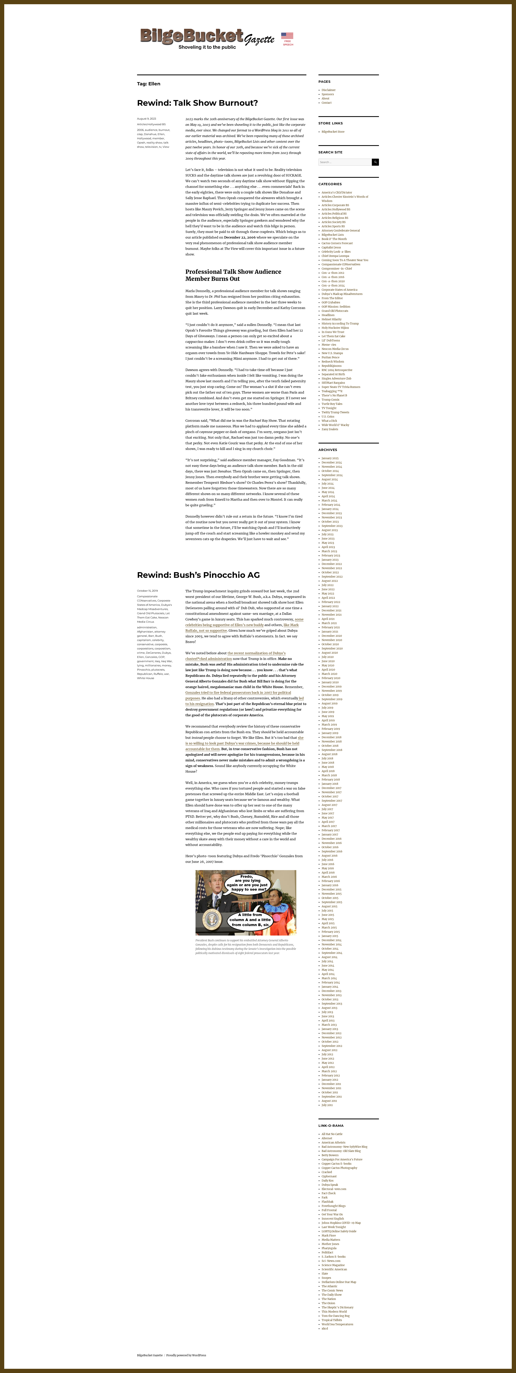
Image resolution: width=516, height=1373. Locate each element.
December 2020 (332, 636)
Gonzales (151, 657)
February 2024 (331, 505)
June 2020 (328, 661)
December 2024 (332, 462)
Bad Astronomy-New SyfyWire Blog (344, 1147)
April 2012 (328, 1067)
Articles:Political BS (334, 213)
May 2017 (328, 817)
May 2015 (328, 919)
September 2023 (332, 526)
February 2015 (331, 932)
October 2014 (330, 948)
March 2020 (329, 674)
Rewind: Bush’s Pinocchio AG (198, 575)
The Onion (328, 1303)
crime (141, 652)
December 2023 (332, 513)
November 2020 (332, 640)
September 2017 (332, 800)
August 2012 (329, 1050)
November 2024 (332, 466)
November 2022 (332, 568)
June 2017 (328, 813)
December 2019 (332, 686)
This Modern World (334, 1311)
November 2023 (332, 517)
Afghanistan (145, 631)
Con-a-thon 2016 (333, 277)
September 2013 (332, 1003)
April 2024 (328, 496)
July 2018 (327, 758)
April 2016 (328, 872)
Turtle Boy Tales (332, 404)
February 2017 (331, 830)
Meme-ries (329, 344)
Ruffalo (158, 673)
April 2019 (328, 720)
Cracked (327, 1172)
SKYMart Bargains (333, 383)
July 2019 (327, 707)
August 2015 (329, 906)
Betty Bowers (330, 1155)
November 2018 (332, 741)
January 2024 (330, 509)
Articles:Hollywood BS (151, 124)
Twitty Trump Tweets (335, 412)
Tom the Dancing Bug (336, 1316)
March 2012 (329, 1071)
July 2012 (327, 1054)
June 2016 (328, 864)
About (325, 98)
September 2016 (332, 851)
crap (140, 134)
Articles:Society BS (334, 222)
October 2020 (330, 644)
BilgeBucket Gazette (150, 1355)
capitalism (144, 640)
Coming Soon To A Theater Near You (345, 260)
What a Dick (329, 421)
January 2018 (330, 784)
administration (147, 627)
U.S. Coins (328, 416)
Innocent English (333, 1218)
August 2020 (330, 652)
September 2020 (332, 648)
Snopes (326, 1278)
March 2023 (329, 551)
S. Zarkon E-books (334, 1256)
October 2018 (330, 745)
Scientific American (334, 1269)
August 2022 (330, 581)
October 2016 (330, 847)
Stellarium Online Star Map (339, 1282)
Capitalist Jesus (331, 247)
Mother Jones (330, 1244)
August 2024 (330, 479)
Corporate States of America (339, 290)
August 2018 (329, 754)
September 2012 (332, 1046)
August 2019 (330, 703)
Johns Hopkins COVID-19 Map (341, 1223)
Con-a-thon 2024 (333, 285)
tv (160, 146)
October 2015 (330, 898)
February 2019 (331, 729)
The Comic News (332, 1290)
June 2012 (328, 1058)
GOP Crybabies (331, 302)
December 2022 (332, 564)
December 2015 (331, 889)
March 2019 (329, 724)
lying (140, 665)
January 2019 (330, 733)
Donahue (150, 134)
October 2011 (330, 1092)
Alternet (327, 1138)
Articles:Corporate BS (335, 205)
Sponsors (328, 94)
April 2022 (328, 598)
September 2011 (332, 1096)
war (166, 673)
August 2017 (329, 805)
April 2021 (328, 619)
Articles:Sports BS (333, 226)
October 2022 (330, 572)
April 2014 (328, 974)
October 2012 (330, 1041)
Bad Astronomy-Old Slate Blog (341, 1151)
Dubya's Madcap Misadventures (342, 294)
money (166, 665)
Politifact (327, 1252)
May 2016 (328, 868)
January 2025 (330, 458)
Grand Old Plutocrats (150, 613)
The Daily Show (332, 1294)
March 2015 (329, 927)
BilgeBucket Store (333, 131)
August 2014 (329, 957)
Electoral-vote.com (334, 1189)
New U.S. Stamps (332, 353)
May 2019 (328, 716)
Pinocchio (143, 669)
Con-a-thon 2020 (333, 281)
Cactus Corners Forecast (337, 243)
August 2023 (330, 530)
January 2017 (330, 834)
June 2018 (328, 762)
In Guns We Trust (333, 332)
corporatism (162, 648)
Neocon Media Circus (335, 349)
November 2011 (331, 1088)
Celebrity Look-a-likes (336, 251)
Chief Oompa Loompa (335, 256)
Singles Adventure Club (336, 378)
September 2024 (332, 475)
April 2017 (328, 822)
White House (145, 678)
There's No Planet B (334, 395)
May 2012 (328, 1063)
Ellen (161, 134)
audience (151, 129)
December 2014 (331, 940)
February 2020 (331, 678)
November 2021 (332, 614)
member (158, 138)
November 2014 (332, 944)
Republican (144, 673)
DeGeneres (153, 652)
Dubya (166, 652)
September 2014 (332, 953)
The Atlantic (329, 1286)
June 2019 (328, 712)
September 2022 (332, 576)
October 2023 (330, 521)
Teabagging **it (332, 391)
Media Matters (331, 1240)
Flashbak (327, 1201)
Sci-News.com (331, 1261)
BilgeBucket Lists (333, 235)
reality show (154, 142)
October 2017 (330, 796)
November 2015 (332, 893)
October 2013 (330, 999)
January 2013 (330, 1029)
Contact (327, 102)
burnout (164, 129)
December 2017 (331, 788)
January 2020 (330, 682)
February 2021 (331, 627)
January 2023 (330, 559)
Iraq (157, 661)
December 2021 (331, 610)
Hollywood (144, 138)
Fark (325, 1197)
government (145, 661)
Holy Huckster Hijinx (335, 328)
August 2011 (329, 1101)
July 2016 (327, 860)
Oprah (141, 142)
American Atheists (333, 1142)
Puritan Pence (330, 357)
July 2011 (327, 1105)
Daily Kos (328, 1180)
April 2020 (328, 669)
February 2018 (331, 779)
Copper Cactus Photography (339, 1168)
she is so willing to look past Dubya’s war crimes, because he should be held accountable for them (244, 743)
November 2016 (332, 843)
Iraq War (166, 661)
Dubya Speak (330, 1185)
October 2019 (330, 695)
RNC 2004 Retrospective (337, 370)
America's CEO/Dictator (337, 192)
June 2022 (328, 589)
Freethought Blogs (334, 1206)
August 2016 (330, 855)
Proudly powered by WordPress (186, 1355)
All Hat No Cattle (332, 1134)
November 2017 (332, 792)
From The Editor (332, 298)
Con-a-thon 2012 (333, 273)
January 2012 (330, 1079)
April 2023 (328, 547)
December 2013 (331, 991)
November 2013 (331, 995)
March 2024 (329, 500)
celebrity (158, 640)
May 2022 (328, 593)
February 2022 (331, 602)
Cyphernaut (329, 1176)
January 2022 (330, 606)
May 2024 (328, 492)
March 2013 (329, 1025)
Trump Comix (330, 399)
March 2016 (329, 877)
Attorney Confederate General (341, 230)
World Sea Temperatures (337, 1324)
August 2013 (329, 1008)
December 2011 (331, 1084)
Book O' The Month (334, 239)
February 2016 (331, 881)
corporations (145, 648)
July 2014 (327, 961)
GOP (161, 657)
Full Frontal (329, 1210)
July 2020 (328, 657)
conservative (145, 644)
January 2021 (330, 631)
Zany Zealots (330, 429)
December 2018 (331, 737)
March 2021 (329, 623)
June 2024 (328, 488)
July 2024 (328, 483)
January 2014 (330, 986)
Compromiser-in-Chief (337, 268)
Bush (158, 635)
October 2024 (330, 471)
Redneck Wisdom (333, 361)
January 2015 (330, 936)
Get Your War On (332, 1214)
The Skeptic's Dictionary (337, 1307)
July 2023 (327, 534)
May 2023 (328, 543)
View (166, 146)
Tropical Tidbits (332, 1320)
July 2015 (327, 910)
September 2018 (332, 750)
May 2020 (328, 665)
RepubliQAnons (332, 366)
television (151, 146)
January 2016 (330, 885)
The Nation (329, 1299)
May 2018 (328, 767)
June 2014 (328, 965)
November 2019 (332, 691)
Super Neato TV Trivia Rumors (341, 387)
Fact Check (329, 1193)
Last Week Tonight (334, 1227)
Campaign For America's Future (342, 1159)
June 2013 (328, 1016)
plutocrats (157, 669)
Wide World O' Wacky (335, 425)
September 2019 (332, 699)
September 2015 (332, 902)
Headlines (328, 315)
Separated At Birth (333, 374)
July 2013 (327, 1012)
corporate (161, 644)
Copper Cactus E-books (337, 1163)
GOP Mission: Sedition (336, 306)
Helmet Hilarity (331, 319)
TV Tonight (329, 408)
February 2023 (331, 555)
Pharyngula (329, 1248)
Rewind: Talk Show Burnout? (197, 103)
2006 (140, 129)
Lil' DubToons (331, 340)
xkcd (325, 1328)
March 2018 (329, 775)
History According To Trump (340, 323)
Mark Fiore (329, 1235)
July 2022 (328, 585)
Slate (325, 1273)
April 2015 (328, 923)
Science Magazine (333, 1265)
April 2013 (328, 1020)
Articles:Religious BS (335, 218)
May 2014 (328, 970)
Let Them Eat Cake (333, 336)
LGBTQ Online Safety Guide (339, 1231)
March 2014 (329, 978)
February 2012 (331, 1075)
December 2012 (331, 1033)
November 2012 (332, 1037)
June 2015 (328, 915)
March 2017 (329, 826)
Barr (151, 635)
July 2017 (327, 809)
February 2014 (331, 982)
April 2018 (328, 771)
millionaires (153, 665)
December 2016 (332, 839)
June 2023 (328, 538)
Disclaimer (329, 90)
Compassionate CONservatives (341, 264)
